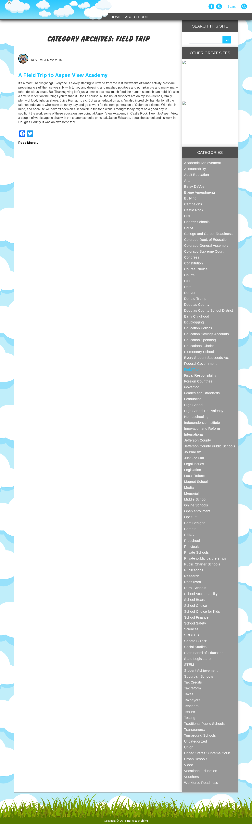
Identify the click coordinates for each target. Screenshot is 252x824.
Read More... (28, 143)
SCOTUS (191, 635)
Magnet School (196, 481)
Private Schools (196, 552)
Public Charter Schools (202, 564)
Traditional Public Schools (204, 723)
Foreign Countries (198, 381)
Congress (191, 257)
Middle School (195, 499)
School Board (194, 599)
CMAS (189, 228)
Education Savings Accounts (206, 334)
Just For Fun (194, 458)
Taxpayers (192, 700)
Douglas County (196, 304)
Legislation (192, 470)
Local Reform (194, 476)
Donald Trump (195, 298)
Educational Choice (199, 346)
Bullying (190, 198)
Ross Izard (192, 582)
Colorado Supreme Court (203, 251)
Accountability (195, 169)
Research (191, 576)
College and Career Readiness (208, 234)
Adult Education (196, 174)
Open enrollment (197, 511)
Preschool (192, 540)
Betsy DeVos (194, 186)
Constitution (193, 263)
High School (193, 405)
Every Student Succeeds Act (206, 357)
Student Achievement (201, 670)
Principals (191, 546)
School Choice (195, 605)
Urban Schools (195, 759)
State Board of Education (203, 653)
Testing (189, 718)
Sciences (191, 629)
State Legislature (197, 658)
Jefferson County (197, 440)
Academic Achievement (202, 163)
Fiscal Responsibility (200, 375)
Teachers (191, 706)
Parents (190, 529)
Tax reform (192, 688)
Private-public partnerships (205, 558)
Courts (189, 275)
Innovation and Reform (202, 428)
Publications (193, 570)
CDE (188, 216)
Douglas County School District (208, 310)
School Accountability (201, 594)
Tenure (189, 712)
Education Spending (200, 340)
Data (188, 287)
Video (188, 765)
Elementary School (199, 352)
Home (115, 17)
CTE (187, 281)
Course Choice (196, 269)
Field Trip (191, 369)
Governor (191, 387)
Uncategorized (195, 741)
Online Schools (196, 505)
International (194, 434)
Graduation (193, 399)
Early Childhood (196, 316)
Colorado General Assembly (206, 245)
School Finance (196, 617)
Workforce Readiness (201, 782)
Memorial (191, 493)
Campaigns (193, 204)
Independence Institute (202, 422)
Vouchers (191, 777)
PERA (189, 535)
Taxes (188, 694)
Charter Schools (196, 222)
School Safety (195, 623)
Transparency (195, 729)
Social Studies (195, 647)
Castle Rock (193, 210)
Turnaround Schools (200, 735)
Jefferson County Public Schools (209, 446)
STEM (189, 664)
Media (189, 487)
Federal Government (200, 363)
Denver (189, 293)
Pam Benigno (194, 523)
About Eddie (137, 17)
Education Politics (198, 328)
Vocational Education (200, 771)
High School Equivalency (203, 411)
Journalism (192, 452)
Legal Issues (194, 464)
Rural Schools (195, 588)
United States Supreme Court (207, 753)
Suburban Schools (198, 676)
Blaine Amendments (200, 192)
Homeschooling (196, 416)
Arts (187, 180)
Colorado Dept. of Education (206, 239)
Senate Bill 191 (196, 641)
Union (188, 747)
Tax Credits (193, 682)
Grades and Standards (202, 393)
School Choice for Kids (202, 611)
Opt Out (190, 517)
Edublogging (194, 322)
